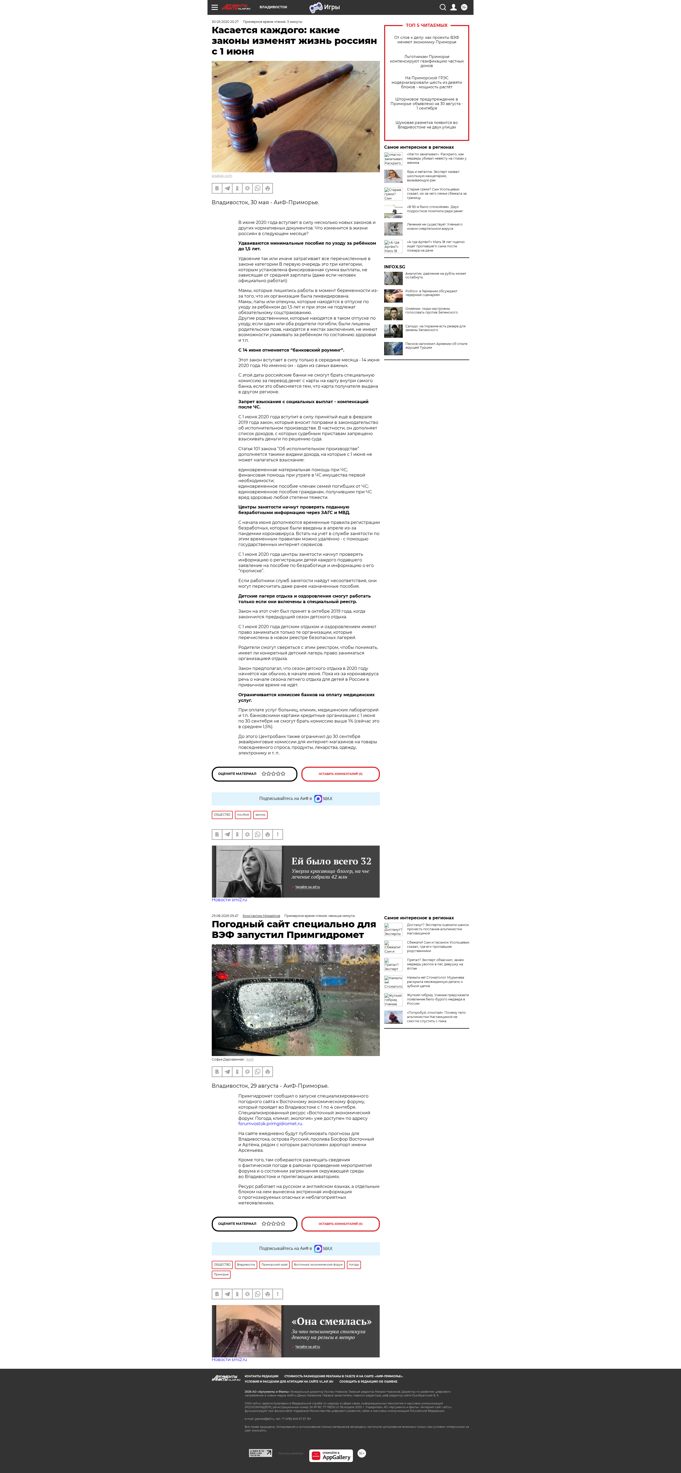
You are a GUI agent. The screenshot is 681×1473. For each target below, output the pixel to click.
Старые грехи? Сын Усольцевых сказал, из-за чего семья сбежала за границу (437, 193)
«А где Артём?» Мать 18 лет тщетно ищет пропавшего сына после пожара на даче (436, 246)
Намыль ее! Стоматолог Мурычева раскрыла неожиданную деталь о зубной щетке (435, 981)
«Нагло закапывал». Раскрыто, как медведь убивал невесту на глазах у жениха (437, 158)
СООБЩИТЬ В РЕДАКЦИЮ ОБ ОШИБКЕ (368, 1381)
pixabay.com (222, 176)
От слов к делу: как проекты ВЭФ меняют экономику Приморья (426, 39)
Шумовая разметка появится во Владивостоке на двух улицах (427, 125)
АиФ (250, 1059)
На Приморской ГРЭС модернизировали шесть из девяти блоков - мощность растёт (427, 82)
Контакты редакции (261, 1376)
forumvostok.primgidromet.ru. (270, 1123)
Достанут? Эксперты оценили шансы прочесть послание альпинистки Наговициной (438, 929)
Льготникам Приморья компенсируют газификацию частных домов (427, 61)
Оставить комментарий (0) (341, 774)
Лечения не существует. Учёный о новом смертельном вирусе (435, 226)
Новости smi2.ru (229, 899)
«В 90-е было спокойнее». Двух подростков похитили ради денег (435, 209)
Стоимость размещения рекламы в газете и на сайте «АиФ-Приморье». (343, 1376)
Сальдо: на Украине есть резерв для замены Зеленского (435, 328)
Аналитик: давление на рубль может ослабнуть (435, 275)
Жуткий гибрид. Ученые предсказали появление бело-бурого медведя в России (438, 999)
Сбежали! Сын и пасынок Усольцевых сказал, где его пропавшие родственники (438, 946)
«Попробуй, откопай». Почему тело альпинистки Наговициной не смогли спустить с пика (436, 1017)
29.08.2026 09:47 (225, 916)
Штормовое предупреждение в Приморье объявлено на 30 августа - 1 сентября (427, 104)
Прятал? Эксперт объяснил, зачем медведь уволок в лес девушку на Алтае (435, 964)
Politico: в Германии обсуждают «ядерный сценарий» (431, 293)
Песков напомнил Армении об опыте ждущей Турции (436, 345)
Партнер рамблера (290, 1453)
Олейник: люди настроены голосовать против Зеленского (431, 310)
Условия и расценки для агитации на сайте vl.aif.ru (289, 1381)
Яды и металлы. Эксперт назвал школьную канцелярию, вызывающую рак (433, 176)
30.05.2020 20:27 (225, 22)
